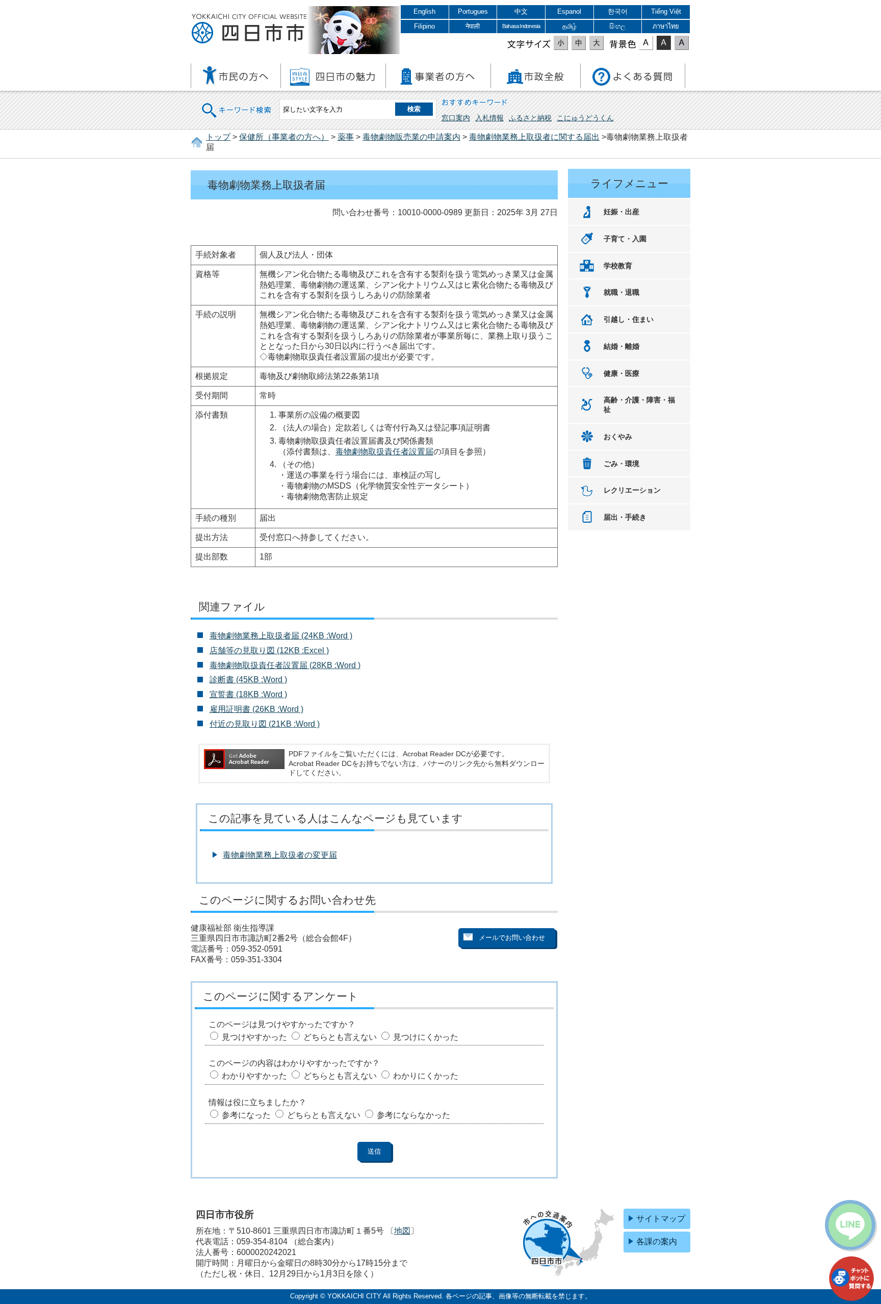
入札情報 (489, 118)
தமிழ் (569, 26)
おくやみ (618, 436)
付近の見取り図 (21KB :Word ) (265, 724)
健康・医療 (621, 373)
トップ (218, 137)
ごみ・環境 (621, 463)
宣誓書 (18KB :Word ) (248, 694)
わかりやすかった (254, 1075)
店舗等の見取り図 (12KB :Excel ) (269, 650)
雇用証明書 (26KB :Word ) (256, 709)
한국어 (618, 11)
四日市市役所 (249, 29)
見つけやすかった (254, 1037)
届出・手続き (625, 517)
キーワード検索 (237, 103)
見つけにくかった (425, 1037)
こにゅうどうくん (585, 118)
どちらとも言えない (340, 1037)
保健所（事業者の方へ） (284, 137)
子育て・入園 (625, 239)
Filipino (424, 26)
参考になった (246, 1115)
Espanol (569, 11)
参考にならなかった (413, 1115)
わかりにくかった (425, 1075)
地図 (402, 1230)
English (424, 11)
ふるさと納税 (530, 118)
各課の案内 (656, 1241)
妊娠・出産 (621, 212)
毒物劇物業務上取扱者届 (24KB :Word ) (281, 635)
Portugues (473, 11)
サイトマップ (660, 1218)
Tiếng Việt (666, 11)
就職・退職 (621, 292)
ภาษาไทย (666, 26)
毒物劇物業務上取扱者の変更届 (280, 855)
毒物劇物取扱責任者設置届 (384, 451)
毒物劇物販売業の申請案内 (411, 137)
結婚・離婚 (621, 346)
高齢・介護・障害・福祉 (639, 405)
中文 (521, 11)
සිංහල (617, 26)
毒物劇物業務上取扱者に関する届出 (534, 137)
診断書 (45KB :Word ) (248, 679)
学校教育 (618, 266)
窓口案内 (456, 118)
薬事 (346, 137)
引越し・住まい (629, 319)
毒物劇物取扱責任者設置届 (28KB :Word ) (285, 665)
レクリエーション (632, 490)
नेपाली (472, 26)
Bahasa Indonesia (521, 26)
